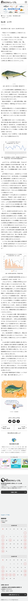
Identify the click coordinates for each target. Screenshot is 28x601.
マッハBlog (9, 15)
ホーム (4, 15)
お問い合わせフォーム (14, 594)
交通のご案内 (14, 492)
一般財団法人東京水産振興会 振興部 (10, 587)
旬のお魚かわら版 (16, 15)
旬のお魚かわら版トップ (14, 433)
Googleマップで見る (5, 514)
